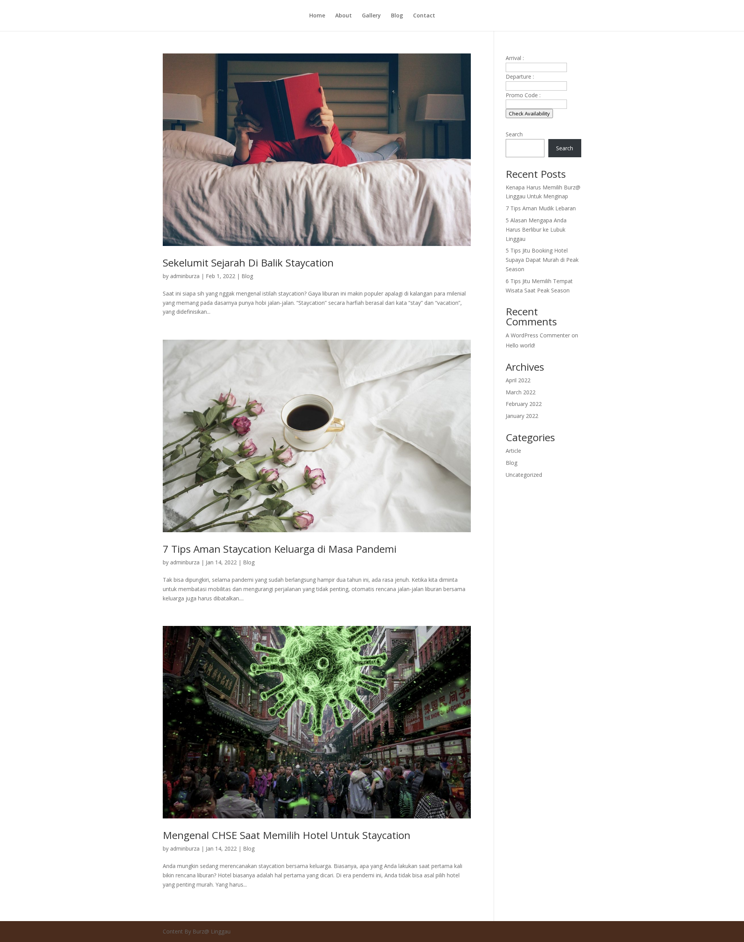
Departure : (520, 76)
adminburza (185, 276)
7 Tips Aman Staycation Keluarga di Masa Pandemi (279, 549)
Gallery (371, 16)
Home (317, 16)
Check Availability (529, 113)
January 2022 (522, 415)
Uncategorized (524, 474)
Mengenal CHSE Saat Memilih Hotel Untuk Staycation (286, 835)
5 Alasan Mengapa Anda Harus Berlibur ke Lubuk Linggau (536, 229)
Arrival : (515, 58)
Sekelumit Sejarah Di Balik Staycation (248, 263)
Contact (424, 16)
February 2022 (524, 403)
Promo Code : (523, 95)
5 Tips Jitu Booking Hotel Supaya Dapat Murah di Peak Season (542, 260)
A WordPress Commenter (538, 335)
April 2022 (518, 380)
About (343, 16)
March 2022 (521, 392)
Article (513, 450)
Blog (397, 16)
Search (514, 134)
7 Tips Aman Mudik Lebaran (541, 208)
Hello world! (520, 345)
